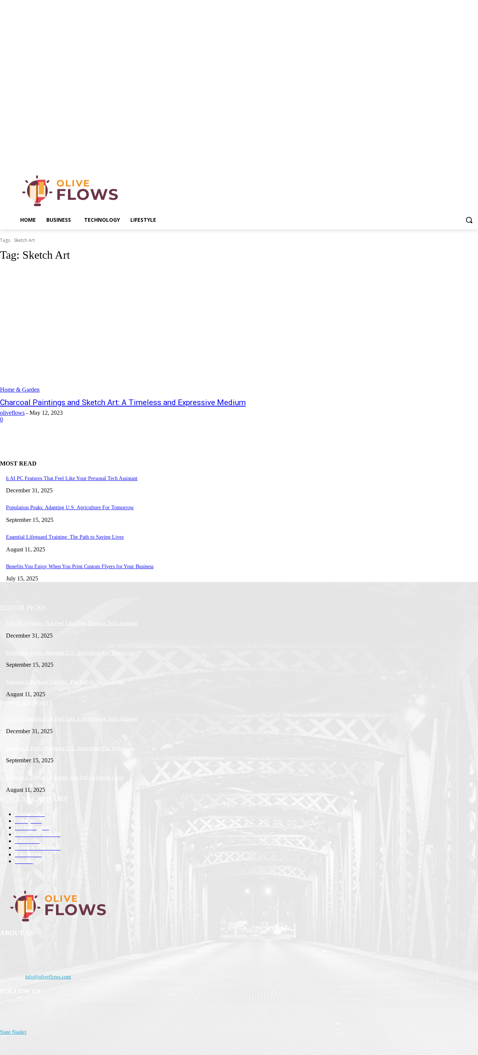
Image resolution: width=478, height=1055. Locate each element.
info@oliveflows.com (48, 977)
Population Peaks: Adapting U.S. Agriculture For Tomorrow (70, 507)
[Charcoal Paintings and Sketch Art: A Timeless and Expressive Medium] (124, 331)
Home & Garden (20, 389)
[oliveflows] (71, 191)
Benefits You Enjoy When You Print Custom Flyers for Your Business (79, 566)
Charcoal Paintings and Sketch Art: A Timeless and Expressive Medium (123, 402)
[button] (469, 220)
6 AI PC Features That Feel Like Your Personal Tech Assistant (71, 478)
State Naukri (13, 1032)
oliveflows (12, 413)
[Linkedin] (473, 158)
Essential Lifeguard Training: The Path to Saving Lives (65, 537)
